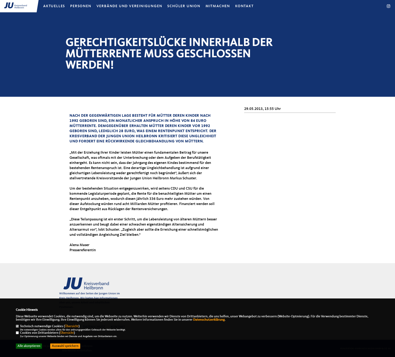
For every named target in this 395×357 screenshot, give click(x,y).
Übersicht (72, 326)
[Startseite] (91, 286)
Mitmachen (218, 6)
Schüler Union (183, 6)
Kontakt (244, 6)
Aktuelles (54, 6)
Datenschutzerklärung (209, 319)
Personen (80, 6)
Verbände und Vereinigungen (129, 6)
